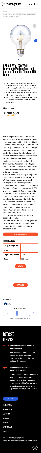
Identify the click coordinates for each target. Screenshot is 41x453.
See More (10, 399)
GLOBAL (5, 431)
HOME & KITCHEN (7, 405)
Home (4, 11)
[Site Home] (11, 4)
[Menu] (38, 4)
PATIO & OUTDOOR (7, 409)
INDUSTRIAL (6, 418)
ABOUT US (5, 422)
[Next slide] (35, 40)
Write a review (19, 79)
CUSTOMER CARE (7, 427)
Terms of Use (5, 438)
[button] (34, 4)
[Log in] (30, 4)
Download (20, 285)
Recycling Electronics (20, 438)
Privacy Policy (12, 438)
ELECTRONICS (6, 414)
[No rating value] (7, 79)
